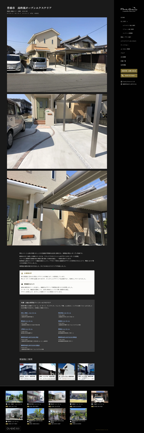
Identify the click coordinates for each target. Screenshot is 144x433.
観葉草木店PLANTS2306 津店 (29, 337)
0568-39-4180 (98, 406)
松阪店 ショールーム (64, 321)
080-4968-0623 (34, 423)
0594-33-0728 (55, 406)
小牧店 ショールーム (26, 329)
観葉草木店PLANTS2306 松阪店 (30, 345)
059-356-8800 (34, 406)
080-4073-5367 (56, 423)
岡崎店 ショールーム (64, 329)
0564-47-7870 (13, 423)
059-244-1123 (13, 406)
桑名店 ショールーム (26, 321)
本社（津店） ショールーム (28, 313)
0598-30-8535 (77, 406)
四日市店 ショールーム (64, 313)
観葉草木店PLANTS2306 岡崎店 (67, 337)
